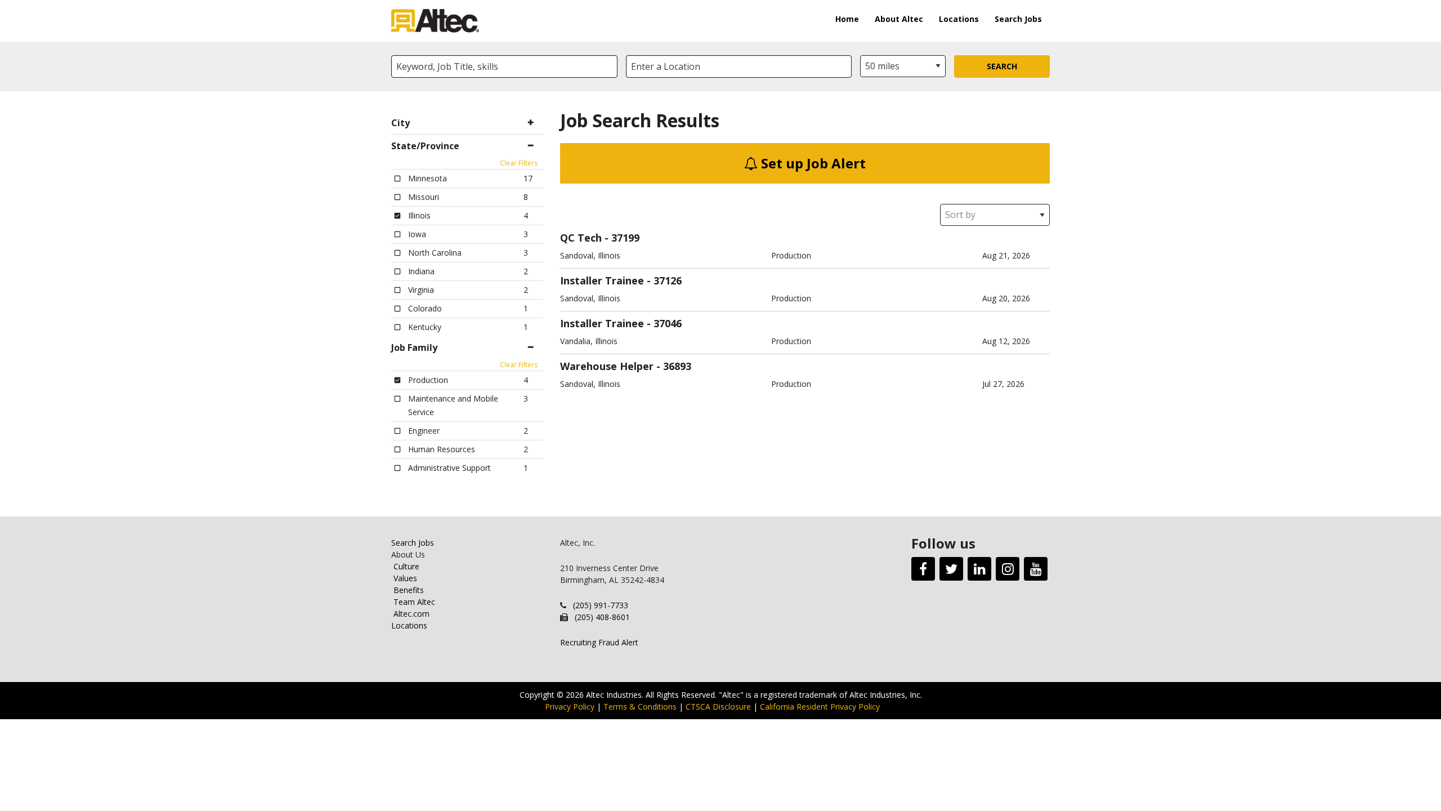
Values (405, 578)
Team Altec (414, 601)
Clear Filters (519, 163)
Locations (959, 19)
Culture (406, 566)
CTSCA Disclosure (718, 706)
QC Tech (581, 237)
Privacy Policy (569, 706)
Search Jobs (1018, 19)
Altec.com (411, 613)
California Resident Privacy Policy (820, 706)
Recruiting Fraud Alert (599, 642)
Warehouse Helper (607, 366)
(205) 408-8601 (602, 617)
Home (847, 19)
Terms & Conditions (640, 706)
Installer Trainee (602, 280)
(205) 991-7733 (600, 605)
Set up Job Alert (812, 163)
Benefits (408, 590)
